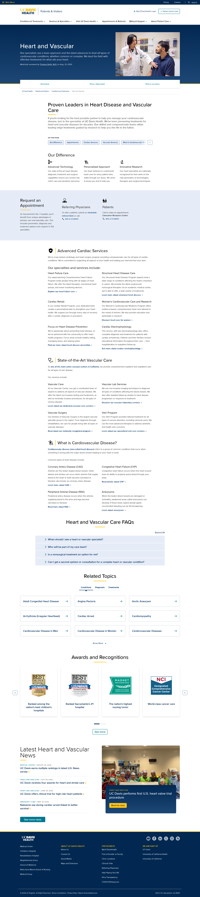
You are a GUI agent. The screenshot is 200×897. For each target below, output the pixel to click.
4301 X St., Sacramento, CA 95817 (167, 893)
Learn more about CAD (59, 485)
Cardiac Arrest (100, 616)
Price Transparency (109, 877)
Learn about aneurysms (113, 510)
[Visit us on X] (165, 838)
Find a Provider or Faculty (112, 854)
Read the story (118, 805)
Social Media (66, 858)
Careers (177, 2)
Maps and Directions (69, 863)
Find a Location (152, 84)
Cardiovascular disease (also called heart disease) (71, 449)
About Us (65, 849)
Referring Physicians (110, 868)
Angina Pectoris (100, 601)
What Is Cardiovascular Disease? (136, 142)
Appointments (73, 142)
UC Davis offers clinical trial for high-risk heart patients (51, 794)
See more (100, 732)
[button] (15, 692)
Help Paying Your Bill (110, 872)
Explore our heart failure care (61, 291)
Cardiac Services (91, 142)
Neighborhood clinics (29, 860)
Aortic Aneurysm (155, 601)
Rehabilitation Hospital (29, 855)
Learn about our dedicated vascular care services (71, 406)
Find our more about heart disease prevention (69, 345)
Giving (166, 2)
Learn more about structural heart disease (121, 295)
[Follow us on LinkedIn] (159, 838)
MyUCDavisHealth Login (145, 11)
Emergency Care (28, 802)
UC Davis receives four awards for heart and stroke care (52, 783)
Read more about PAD (58, 506)
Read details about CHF (113, 481)
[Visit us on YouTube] (148, 838)
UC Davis (146, 849)
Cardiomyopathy (155, 616)
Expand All (160, 532)
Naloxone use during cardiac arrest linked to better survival (49, 806)
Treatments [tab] (113, 587)
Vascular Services (110, 142)
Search (192, 2)
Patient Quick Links (170, 11)
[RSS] (177, 838)
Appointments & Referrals (114, 21)
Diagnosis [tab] (100, 587)
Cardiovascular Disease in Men (46, 631)
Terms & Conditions (59, 893)
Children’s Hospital (28, 851)
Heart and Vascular (29, 779)
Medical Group (26, 874)
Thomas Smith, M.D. (48, 64)
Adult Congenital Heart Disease (46, 601)
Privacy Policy (72, 893)
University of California (152, 858)
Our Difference (56, 142)
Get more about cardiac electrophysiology (121, 348)
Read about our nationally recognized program (69, 431)
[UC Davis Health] (28, 838)
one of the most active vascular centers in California (75, 366)
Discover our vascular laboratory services (121, 402)
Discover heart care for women (116, 320)
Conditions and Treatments (60, 91)
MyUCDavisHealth (109, 849)
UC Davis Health (27, 91)
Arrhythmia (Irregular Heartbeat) (46, 616)
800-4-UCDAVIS (71, 219)
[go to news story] (141, 772)
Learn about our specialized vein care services (123, 431)
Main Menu (8, 2)
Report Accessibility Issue (87, 893)
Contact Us (65, 854)
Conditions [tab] (86, 587)
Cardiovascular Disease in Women (100, 631)
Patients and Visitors (42, 91)
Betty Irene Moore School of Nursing (35, 869)
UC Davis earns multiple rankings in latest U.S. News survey (49, 769)
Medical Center (27, 765)
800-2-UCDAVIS (112, 219)
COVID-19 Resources (110, 882)
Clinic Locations (108, 858)
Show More (100, 643)
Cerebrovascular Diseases (155, 631)
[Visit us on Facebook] (153, 838)
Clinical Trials (107, 863)
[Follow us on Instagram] (171, 838)
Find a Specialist (97, 84)
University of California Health (155, 854)
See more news (32, 819)
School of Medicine (28, 865)
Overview (45, 84)
